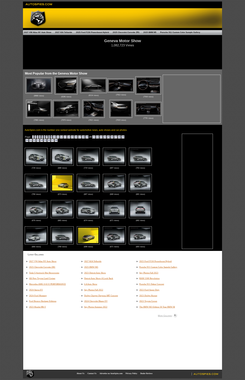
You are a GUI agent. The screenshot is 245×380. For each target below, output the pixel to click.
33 (38, 140)
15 (72, 137)
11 (58, 137)
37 (52, 140)
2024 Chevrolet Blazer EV (96, 301)
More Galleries (165, 315)
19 (87, 137)
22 (97, 137)
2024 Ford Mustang (38, 296)
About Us (80, 373)
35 (45, 140)
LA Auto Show (90, 284)
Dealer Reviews (146, 373)
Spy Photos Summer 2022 (95, 307)
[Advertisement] (122, 56)
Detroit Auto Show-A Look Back (98, 278)
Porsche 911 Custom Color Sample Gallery (180, 32)
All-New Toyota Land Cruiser (42, 278)
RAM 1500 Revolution (149, 278)
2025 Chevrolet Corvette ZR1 (126, 32)
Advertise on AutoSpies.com (111, 373)
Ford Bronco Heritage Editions (42, 301)
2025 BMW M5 (149, 32)
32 (34, 140)
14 (68, 137)
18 (83, 137)
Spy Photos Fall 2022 (93, 290)
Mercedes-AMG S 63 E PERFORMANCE (47, 284)
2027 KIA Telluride (63, 32)
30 (27, 140)
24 (104, 137)
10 (54, 137)
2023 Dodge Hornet (148, 296)
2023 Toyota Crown (148, 301)
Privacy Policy (131, 373)
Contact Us (91, 373)
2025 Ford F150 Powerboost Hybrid (92, 32)
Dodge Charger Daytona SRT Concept (101, 296)
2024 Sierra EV (36, 290)
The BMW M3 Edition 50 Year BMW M (157, 307)
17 (79, 137)
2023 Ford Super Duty (149, 290)
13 (65, 137)
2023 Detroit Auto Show (95, 273)
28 (119, 137)
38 (56, 140)
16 (76, 137)
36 (48, 140)
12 (61, 137)
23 (101, 137)
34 (41, 140)
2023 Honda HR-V (37, 307)
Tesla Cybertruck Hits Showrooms (44, 273)
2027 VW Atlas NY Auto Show (37, 32)
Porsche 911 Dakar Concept (151, 284)
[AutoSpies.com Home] (39, 6)
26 (112, 137)
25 (108, 137)
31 (30, 140)
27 (115, 137)
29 (123, 137)
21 (93, 137)
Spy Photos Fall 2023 (148, 273)
